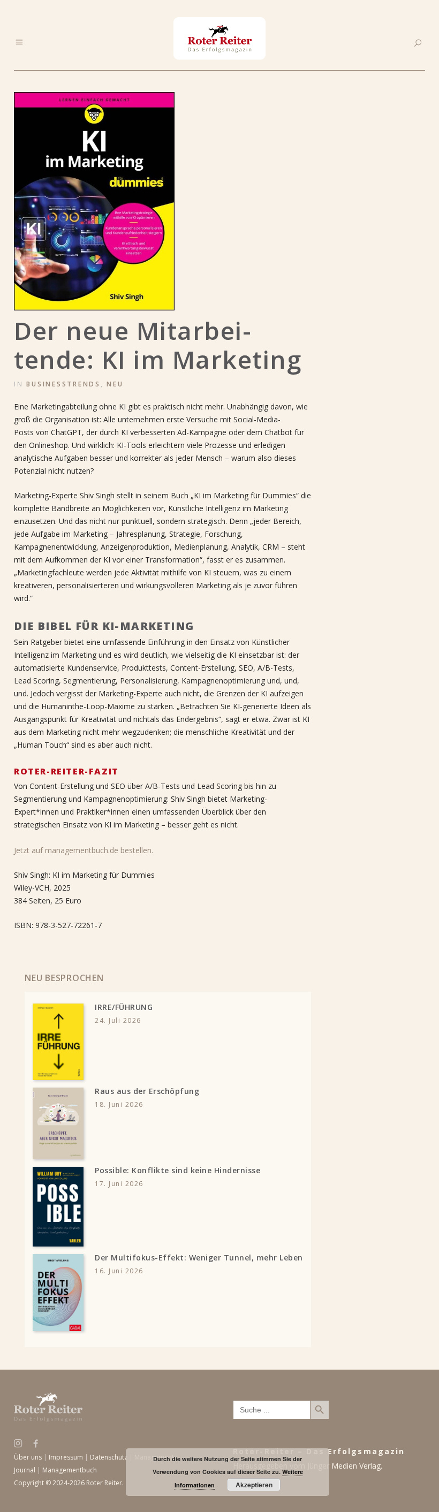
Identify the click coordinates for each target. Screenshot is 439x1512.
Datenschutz (108, 1457)
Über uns (28, 1457)
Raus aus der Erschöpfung (147, 1091)
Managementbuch (69, 1470)
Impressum (66, 1457)
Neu (115, 384)
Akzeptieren (254, 1485)
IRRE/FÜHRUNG (124, 1007)
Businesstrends (63, 384)
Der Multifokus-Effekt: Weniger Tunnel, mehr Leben (199, 1257)
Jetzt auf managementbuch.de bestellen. (83, 850)
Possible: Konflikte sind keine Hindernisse (177, 1170)
